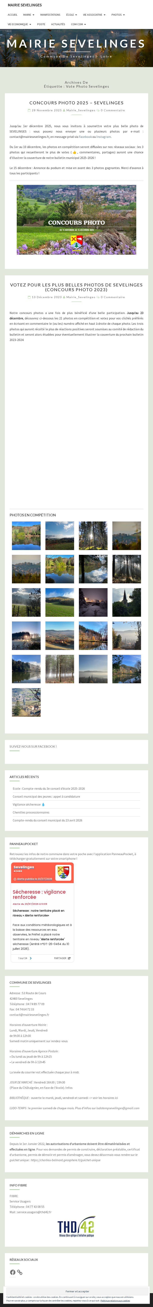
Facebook (85, 137)
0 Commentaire (113, 110)
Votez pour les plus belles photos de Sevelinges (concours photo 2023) (76, 287)
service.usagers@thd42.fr (34, 1212)
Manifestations (50, 14)
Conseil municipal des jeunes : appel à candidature (46, 796)
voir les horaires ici (105, 1098)
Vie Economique (18, 24)
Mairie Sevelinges (25, 4)
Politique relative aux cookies (115, 1300)
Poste (41, 24)
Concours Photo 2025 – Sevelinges (76, 102)
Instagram (103, 137)
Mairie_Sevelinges (81, 110)
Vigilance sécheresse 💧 (29, 804)
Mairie (27, 14)
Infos (69, 1088)
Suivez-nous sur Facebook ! (33, 746)
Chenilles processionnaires (31, 812)
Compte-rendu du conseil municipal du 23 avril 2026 (47, 820)
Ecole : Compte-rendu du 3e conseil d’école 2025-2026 (49, 788)
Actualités (58, 24)
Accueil (12, 14)
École (70, 14)
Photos (117, 14)
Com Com (77, 24)
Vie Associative (92, 14)
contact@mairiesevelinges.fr (29, 1015)
